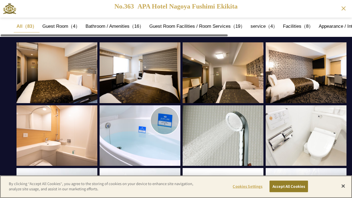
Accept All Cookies (289, 186)
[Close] (343, 186)
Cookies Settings (247, 186)
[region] (176, 27)
